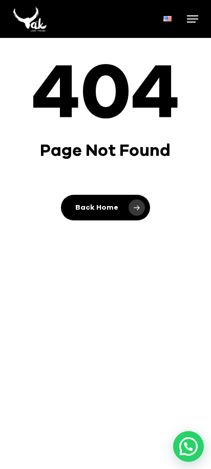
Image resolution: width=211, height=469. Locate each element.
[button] (192, 19)
